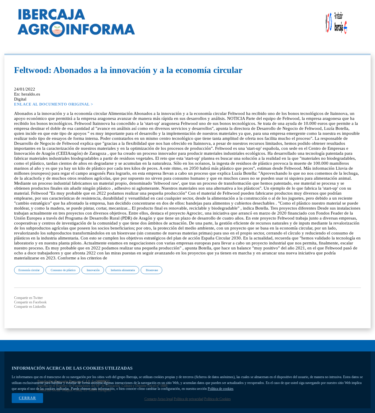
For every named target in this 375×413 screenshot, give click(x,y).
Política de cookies (220, 389)
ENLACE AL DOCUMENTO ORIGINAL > (53, 104)
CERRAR (27, 398)
